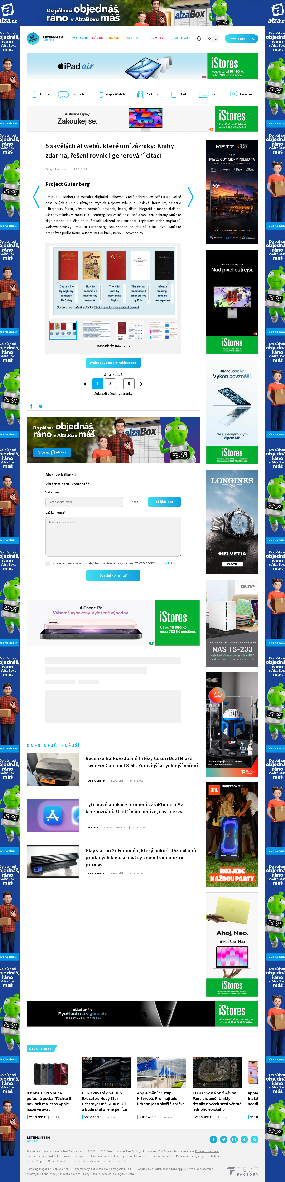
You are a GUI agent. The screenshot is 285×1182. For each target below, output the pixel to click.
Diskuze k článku (60, 475)
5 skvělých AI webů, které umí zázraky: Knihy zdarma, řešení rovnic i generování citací (109, 150)
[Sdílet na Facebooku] (31, 407)
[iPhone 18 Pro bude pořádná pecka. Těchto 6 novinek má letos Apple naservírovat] (51, 1072)
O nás (51, 1161)
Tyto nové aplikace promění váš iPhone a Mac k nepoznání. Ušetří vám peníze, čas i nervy (136, 808)
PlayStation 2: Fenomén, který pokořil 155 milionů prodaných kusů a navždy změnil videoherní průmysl (141, 857)
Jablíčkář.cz (60, 1169)
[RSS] (254, 1139)
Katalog (132, 38)
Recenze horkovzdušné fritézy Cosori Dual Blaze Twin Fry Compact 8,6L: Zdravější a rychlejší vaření (142, 762)
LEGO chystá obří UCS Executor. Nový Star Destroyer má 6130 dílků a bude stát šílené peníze (104, 1101)
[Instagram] (234, 1139)
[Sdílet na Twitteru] (40, 407)
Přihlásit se (164, 501)
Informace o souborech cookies (154, 1156)
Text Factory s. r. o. (75, 1151)
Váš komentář (55, 512)
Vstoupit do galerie (111, 345)
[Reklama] (142, 13)
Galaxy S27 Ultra (123, 1174)
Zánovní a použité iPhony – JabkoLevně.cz (84, 1174)
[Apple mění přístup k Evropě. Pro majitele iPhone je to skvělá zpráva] (161, 1072)
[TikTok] (244, 1139)
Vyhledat (238, 38)
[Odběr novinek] (199, 39)
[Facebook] (213, 1139)
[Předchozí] (85, 384)
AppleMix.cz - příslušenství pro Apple (161, 1169)
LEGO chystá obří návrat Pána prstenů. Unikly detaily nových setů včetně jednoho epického (217, 1101)
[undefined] (141, 384)
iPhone (93, 827)
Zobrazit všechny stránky (113, 393)
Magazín (80, 38)
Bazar (114, 38)
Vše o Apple (96, 781)
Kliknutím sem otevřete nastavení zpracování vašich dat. (92, 1161)
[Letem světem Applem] (45, 38)
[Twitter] (223, 1139)
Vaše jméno (53, 492)
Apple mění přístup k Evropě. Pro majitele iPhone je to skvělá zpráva (161, 1098)
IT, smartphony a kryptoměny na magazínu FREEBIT (103, 1169)
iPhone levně (47, 1174)
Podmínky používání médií (64, 1156)
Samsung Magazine (39, 1169)
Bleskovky (154, 38)
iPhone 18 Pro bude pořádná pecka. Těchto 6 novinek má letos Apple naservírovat (49, 1101)
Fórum (98, 38)
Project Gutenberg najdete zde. (113, 362)
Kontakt (182, 38)
